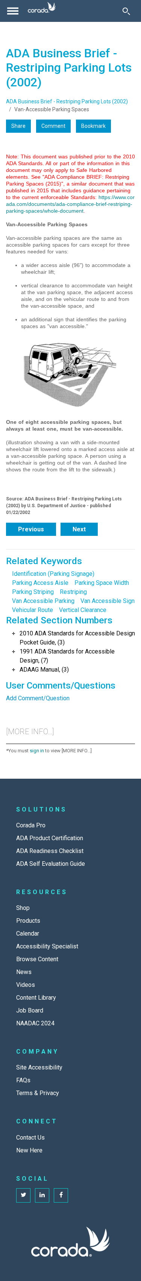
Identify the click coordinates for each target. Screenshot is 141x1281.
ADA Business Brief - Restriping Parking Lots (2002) (67, 101)
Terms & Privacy (37, 1093)
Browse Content (37, 959)
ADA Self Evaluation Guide (50, 863)
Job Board (29, 1010)
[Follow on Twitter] (23, 1195)
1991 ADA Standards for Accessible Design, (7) (67, 656)
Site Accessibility (39, 1067)
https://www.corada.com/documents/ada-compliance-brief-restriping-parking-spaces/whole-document (70, 204)
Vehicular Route (32, 610)
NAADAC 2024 (35, 1023)
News (24, 972)
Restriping (73, 591)
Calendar (27, 933)
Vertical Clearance (82, 610)
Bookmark (93, 126)
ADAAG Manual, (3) (44, 669)
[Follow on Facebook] (61, 1195)
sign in (37, 750)
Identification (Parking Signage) (53, 573)
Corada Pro (30, 825)
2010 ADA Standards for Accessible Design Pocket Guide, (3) (77, 638)
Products (28, 920)
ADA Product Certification (49, 838)
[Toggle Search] (126, 11)
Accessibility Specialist (47, 946)
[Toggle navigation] (13, 11)
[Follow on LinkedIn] (42, 1195)
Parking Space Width (101, 582)
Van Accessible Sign (107, 600)
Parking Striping (33, 591)
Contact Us (30, 1137)
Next (79, 529)
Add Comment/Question (38, 698)
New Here (29, 1150)
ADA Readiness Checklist (49, 851)
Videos (25, 984)
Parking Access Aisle (40, 582)
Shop (23, 907)
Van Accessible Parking (43, 600)
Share (18, 126)
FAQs (23, 1080)
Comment (53, 126)
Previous (31, 529)
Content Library (36, 997)
